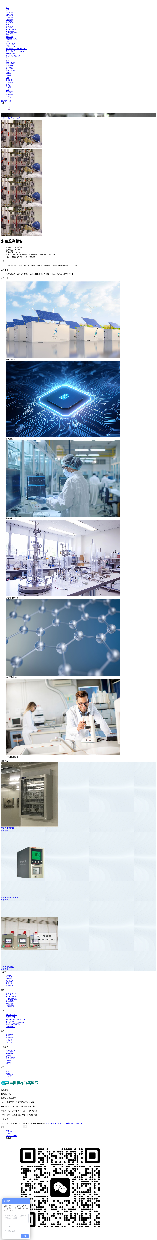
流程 (7, 58)
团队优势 (9, 15)
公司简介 (9, 13)
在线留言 (9, 95)
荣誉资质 (9, 22)
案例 (7, 61)
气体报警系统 (11, 32)
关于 (7, 10)
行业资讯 (9, 82)
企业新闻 (9, 80)
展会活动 (9, 85)
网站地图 (69, 1123)
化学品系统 (10, 1001)
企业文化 (9, 20)
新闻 (7, 78)
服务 (7, 25)
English (8, 107)
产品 (7, 41)
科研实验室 (10, 63)
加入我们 (9, 97)
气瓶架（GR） (11, 46)
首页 (7, 8)
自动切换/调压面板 (13, 56)
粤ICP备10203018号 (54, 1123)
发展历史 (9, 17)
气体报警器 (10, 54)
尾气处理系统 (11, 29)
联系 (7, 90)
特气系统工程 (11, 994)
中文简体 (9, 110)
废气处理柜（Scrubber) (15, 51)
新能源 (8, 73)
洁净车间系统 (11, 39)
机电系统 (9, 37)
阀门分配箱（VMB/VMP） (16, 49)
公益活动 (9, 87)
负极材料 (9, 66)
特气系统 (9, 27)
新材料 (8, 75)
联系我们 (9, 92)
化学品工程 (10, 34)
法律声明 (78, 1123)
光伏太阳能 (10, 70)
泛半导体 (9, 68)
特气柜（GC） (11, 44)
